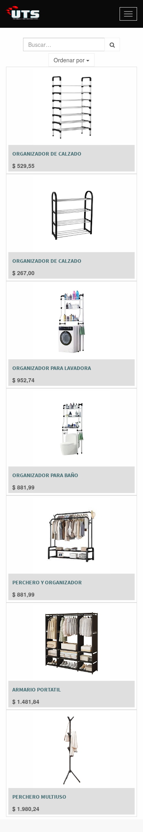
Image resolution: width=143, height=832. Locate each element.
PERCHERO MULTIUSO (39, 796)
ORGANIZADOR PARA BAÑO (45, 475)
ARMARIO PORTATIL (36, 689)
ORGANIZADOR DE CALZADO (46, 153)
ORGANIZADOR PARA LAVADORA (51, 368)
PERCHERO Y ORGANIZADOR (47, 582)
